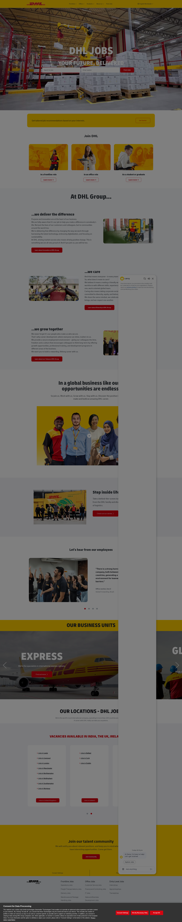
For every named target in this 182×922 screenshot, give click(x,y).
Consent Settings (122, 913)
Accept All (156, 913)
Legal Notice (11, 920)
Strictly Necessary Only (139, 913)
